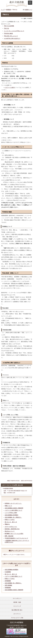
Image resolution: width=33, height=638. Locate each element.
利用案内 (8, 9)
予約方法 (6, 28)
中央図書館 (8, 572)
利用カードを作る (10, 519)
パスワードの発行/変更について (13, 510)
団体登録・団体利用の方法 (12, 529)
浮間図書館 (8, 587)
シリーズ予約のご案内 (11, 512)
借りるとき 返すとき (11, 522)
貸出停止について (10, 531)
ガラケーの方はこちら (11, 526)
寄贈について (8, 505)
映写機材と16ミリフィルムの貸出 (14, 533)
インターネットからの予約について (14, 31)
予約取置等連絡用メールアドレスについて (16, 538)
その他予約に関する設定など (12, 38)
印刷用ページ (28, 9)
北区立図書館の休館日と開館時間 (14, 508)
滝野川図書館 (8, 585)
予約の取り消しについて (11, 36)
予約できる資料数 (9, 26)
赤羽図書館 (8, 580)
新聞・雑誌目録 (9, 536)
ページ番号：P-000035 (26, 18)
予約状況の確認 (8, 33)
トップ (3, 9)
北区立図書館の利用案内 (11, 515)
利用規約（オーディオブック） (13, 503)
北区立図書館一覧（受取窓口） (13, 517)
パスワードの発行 (10, 87)
